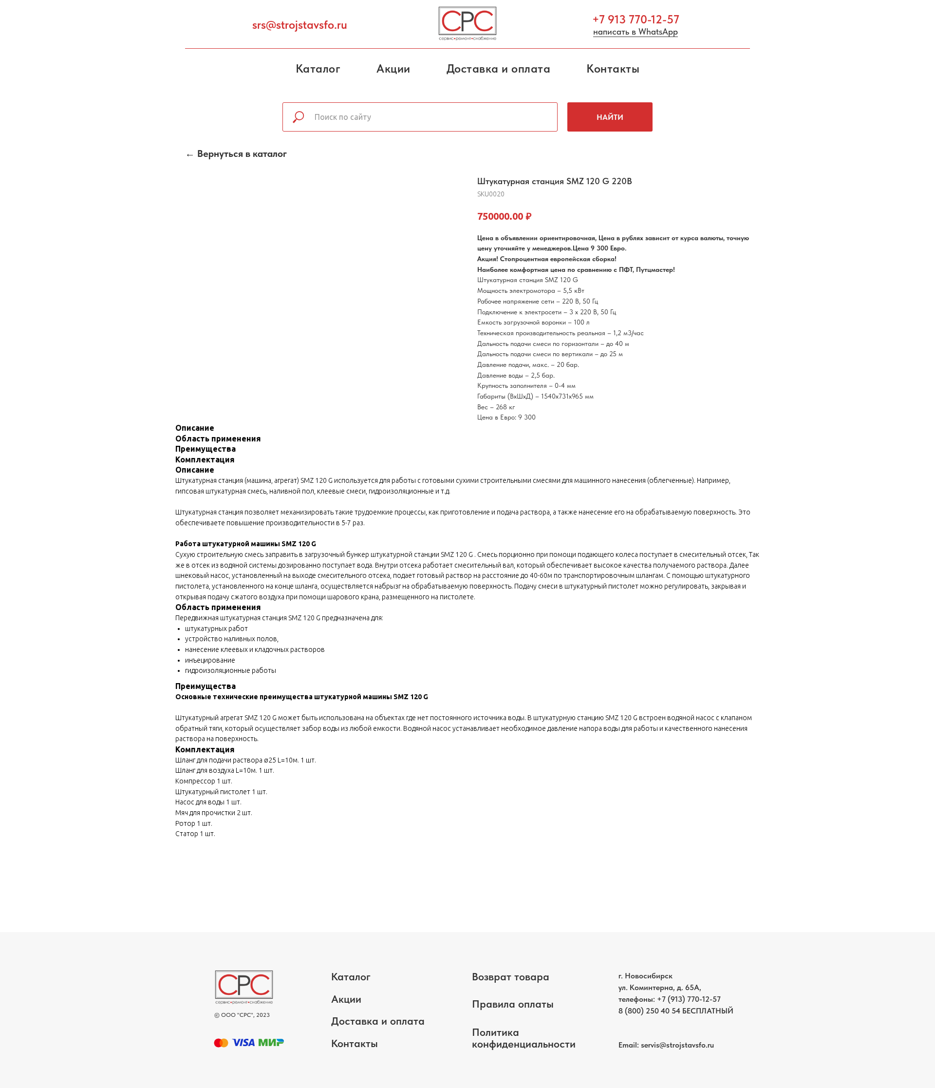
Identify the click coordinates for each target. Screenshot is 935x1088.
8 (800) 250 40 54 (649, 1010)
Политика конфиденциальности (524, 1038)
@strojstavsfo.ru (686, 1045)
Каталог (318, 68)
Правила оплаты (513, 1003)
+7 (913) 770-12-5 (687, 999)
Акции (393, 68)
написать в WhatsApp (635, 31)
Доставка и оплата (499, 68)
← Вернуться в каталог (236, 153)
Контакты (612, 68)
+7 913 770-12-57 (635, 19)
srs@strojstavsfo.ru (299, 25)
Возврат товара (510, 976)
